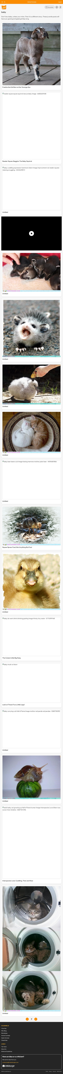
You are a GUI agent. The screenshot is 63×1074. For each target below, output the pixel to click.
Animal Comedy (31, 2)
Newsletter (51, 7)
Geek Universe (5, 1038)
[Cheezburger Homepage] (31, 1066)
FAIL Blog (4, 1031)
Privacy (50, 1071)
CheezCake (4, 1040)
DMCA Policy (59, 1071)
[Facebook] (60, 7)
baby (10, 17)
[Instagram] (56, 7)
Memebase (4, 1033)
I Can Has (3, 1028)
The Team (4, 1046)
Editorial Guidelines (6, 1051)
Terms (47, 1071)
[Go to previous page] (27, 1019)
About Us (3, 1049)
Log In (60, 2)
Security (54, 1071)
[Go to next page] (35, 1019)
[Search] (4, 2)
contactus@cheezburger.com (10, 1062)
